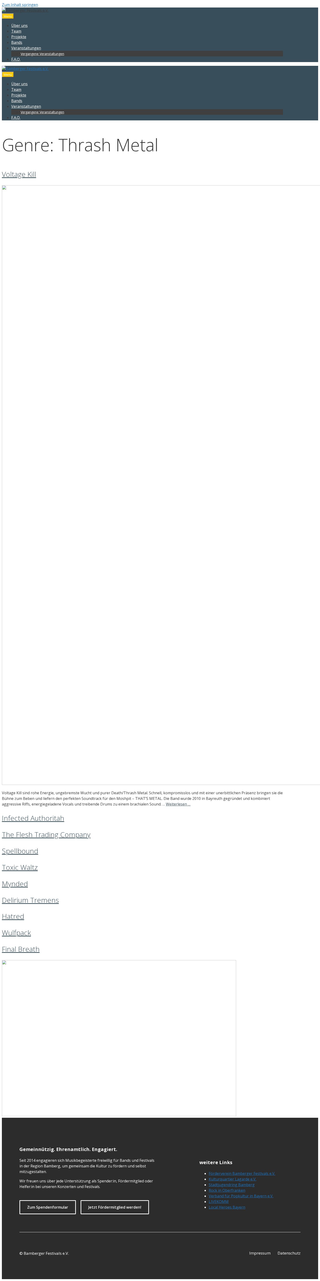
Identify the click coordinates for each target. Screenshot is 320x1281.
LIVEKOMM (219, 1201)
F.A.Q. (15, 59)
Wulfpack (16, 932)
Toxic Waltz (20, 867)
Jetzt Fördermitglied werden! (114, 1207)
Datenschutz (289, 1253)
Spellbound (20, 851)
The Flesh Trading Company (46, 834)
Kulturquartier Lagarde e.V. (232, 1179)
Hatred (13, 916)
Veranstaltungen (26, 48)
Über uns (19, 25)
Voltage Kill (19, 174)
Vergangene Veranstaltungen (42, 54)
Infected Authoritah (33, 818)
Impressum (260, 1253)
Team (16, 31)
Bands (16, 42)
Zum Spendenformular (47, 1207)
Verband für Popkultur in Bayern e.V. (241, 1196)
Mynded (15, 883)
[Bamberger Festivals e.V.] (25, 68)
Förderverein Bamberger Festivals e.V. (242, 1173)
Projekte (18, 36)
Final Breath (21, 949)
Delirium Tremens (30, 900)
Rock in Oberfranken (227, 1190)
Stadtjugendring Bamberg (232, 1184)
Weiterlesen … (178, 804)
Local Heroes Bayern (227, 1207)
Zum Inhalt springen (20, 4)
